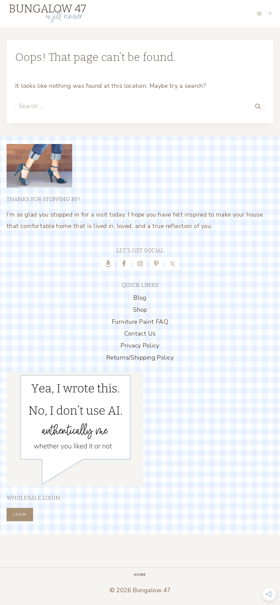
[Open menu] (259, 13)
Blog (140, 298)
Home (140, 575)
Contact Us (140, 334)
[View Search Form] (270, 13)
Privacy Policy (140, 346)
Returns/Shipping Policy (140, 358)
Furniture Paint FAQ (140, 322)
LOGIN (19, 514)
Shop (140, 310)
